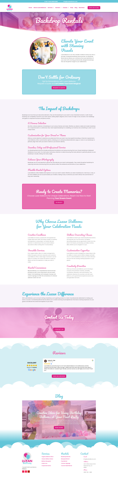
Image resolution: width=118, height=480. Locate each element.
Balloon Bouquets (46, 461)
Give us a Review (59, 376)
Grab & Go (44, 463)
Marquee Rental (65, 459)
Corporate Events (46, 465)
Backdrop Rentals (65, 456)
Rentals (57, 7)
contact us (59, 329)
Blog (76, 7)
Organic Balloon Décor (47, 456)
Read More (59, 428)
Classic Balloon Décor (47, 459)
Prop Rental (64, 461)
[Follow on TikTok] (26, 471)
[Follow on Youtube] (29, 471)
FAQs (71, 7)
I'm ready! (59, 202)
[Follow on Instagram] (23, 471)
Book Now (81, 7)
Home (30, 7)
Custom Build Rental (66, 465)
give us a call (94, 8)
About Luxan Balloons (40, 7)
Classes (65, 7)
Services (50, 7)
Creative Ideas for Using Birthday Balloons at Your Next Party (59, 414)
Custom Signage (65, 463)
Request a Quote (59, 88)
